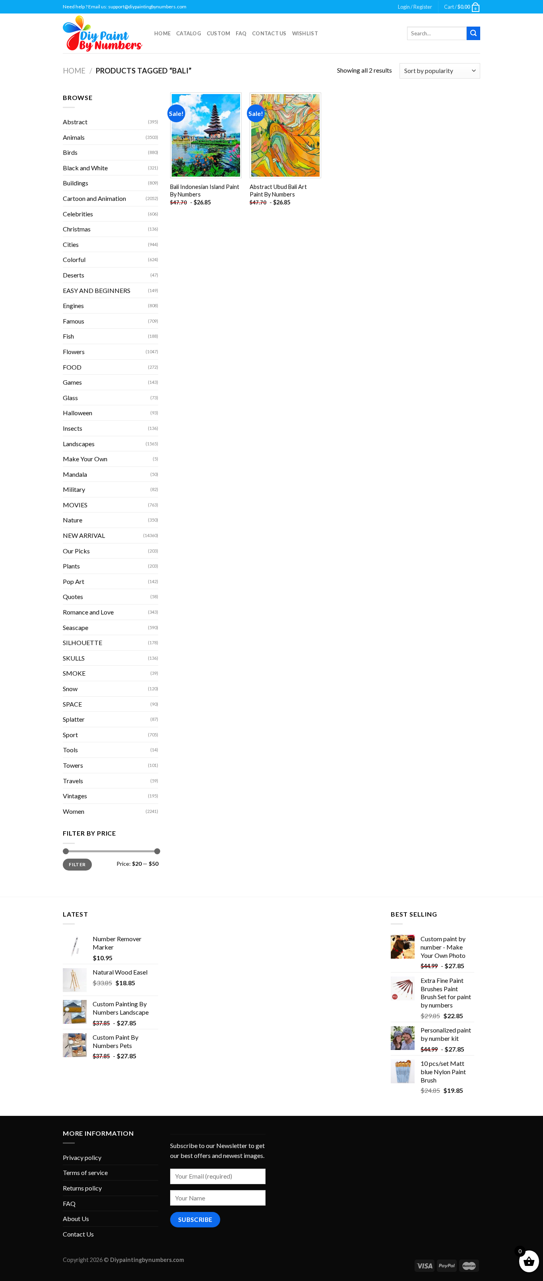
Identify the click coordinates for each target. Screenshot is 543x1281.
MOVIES (75, 505)
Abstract (75, 121)
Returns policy (82, 1188)
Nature (72, 520)
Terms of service (85, 1172)
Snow (70, 688)
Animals (74, 137)
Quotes (73, 596)
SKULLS (74, 658)
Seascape (75, 627)
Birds (70, 152)
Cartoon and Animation (94, 198)
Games (72, 382)
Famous (73, 321)
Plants (71, 566)
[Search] (473, 33)
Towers (73, 765)
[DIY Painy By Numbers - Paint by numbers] (102, 33)
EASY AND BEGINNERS (96, 290)
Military (74, 489)
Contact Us (269, 33)
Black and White (85, 167)
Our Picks (76, 551)
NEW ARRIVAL (84, 535)
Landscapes (79, 443)
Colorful (74, 259)
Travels (73, 780)
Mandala (75, 474)
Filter (77, 864)
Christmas (77, 229)
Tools (70, 749)
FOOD (72, 367)
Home (162, 33)
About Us (76, 1218)
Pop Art (73, 581)
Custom (219, 33)
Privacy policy (82, 1157)
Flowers (74, 351)
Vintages (75, 795)
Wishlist (305, 33)
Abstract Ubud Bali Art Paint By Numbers (278, 190)
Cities (71, 244)
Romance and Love (88, 612)
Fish (68, 336)
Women (73, 811)
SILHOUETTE (82, 642)
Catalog (188, 33)
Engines (73, 305)
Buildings (75, 183)
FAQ (241, 33)
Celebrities (78, 214)
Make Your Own (85, 458)
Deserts (73, 275)
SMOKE (74, 673)
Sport (70, 734)
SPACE (72, 704)
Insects (72, 428)
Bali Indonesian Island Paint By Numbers (204, 190)
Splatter (74, 719)
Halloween (77, 412)
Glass (70, 397)
